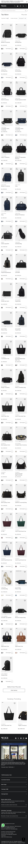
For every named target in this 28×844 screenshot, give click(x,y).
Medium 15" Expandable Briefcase (20, 158)
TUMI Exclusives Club (6, 775)
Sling (16, 186)
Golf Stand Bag (18, 243)
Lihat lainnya (14, 690)
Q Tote (2, 473)
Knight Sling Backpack (6, 272)
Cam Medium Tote (5, 358)
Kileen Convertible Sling (20, 387)
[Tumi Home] (3, 6)
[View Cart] (23, 6)
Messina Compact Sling (20, 617)
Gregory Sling (4, 675)
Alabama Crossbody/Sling (21, 502)
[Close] (27, 2)
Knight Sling (17, 301)
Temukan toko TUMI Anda (7, 767)
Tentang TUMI (4, 789)
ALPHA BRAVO (4, 271)
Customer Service (5, 779)
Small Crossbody (5, 99)
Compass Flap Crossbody (21, 445)
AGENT (2, 645)
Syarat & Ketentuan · (13, 842)
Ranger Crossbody (5, 387)
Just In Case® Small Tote (20, 531)
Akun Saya (3, 784)
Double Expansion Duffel (20, 99)
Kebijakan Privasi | (21, 842)
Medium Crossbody (5, 42)
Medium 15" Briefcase (20, 214)
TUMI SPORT (17, 242)
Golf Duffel (17, 272)
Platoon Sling (4, 329)
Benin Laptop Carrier (5, 445)
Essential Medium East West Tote (20, 359)
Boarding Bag (18, 71)
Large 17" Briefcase (5, 157)
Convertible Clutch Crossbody (5, 129)
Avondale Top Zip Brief (6, 617)
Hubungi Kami (4, 794)
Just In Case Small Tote (20, 416)
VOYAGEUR (3, 357)
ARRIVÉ (2, 242)
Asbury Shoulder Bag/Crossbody (18, 474)
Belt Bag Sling (18, 42)
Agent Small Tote (5, 646)
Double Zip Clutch (5, 301)
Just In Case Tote (5, 416)
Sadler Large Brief (5, 243)
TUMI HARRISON (4, 616)
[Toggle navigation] (26, 6)
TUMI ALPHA (3, 69)
